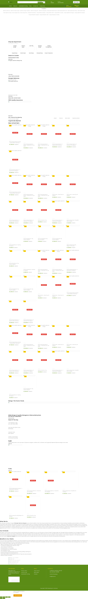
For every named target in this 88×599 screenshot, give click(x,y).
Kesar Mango (31, 53)
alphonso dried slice (6, 10)
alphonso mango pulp (43, 10)
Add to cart (68, 223)
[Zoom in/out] (1, 597)
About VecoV (37, 570)
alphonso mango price (34, 10)
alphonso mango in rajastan (25, 10)
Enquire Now (42, 6)
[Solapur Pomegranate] (48, 48)
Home (10, 6)
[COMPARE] (16, 145)
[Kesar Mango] (31, 48)
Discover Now (11, 418)
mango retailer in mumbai (58, 12)
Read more (10, 145)
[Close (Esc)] (9, 597)
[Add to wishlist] (14, 145)
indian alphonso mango (7, 12)
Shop (30, 6)
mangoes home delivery (32, 12)
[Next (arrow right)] (4, 598)
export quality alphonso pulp (52, 10)
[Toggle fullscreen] (4, 597)
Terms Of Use (24, 572)
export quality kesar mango (72, 10)
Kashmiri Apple (23, 53)
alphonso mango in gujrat (15, 10)
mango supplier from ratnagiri (80, 12)
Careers (35, 574)
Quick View (12, 145)
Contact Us (35, 6)
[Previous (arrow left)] (1, 598)
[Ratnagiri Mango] (39, 48)
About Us (15, 6)
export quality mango (81, 10)
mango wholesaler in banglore (34, 14)
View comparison (18, 595)
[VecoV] (10, 2)
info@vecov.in (53, 576)
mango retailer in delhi (50, 12)
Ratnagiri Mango (40, 53)
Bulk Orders (76, 2)
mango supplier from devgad (69, 12)
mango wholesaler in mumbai (54, 14)
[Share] (6, 597)
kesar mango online (23, 12)
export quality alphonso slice (62, 10)
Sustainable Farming (23, 6)
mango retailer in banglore (41, 12)
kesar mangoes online (16, 12)
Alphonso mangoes (11, 536)
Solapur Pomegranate (49, 53)
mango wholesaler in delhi (44, 14)
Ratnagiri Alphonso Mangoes (20, 523)
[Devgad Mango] (14, 48)
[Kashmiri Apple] (23, 48)
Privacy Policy (24, 570)
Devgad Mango (14, 53)
